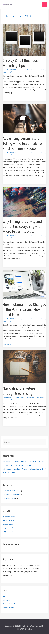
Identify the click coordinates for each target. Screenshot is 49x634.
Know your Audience (24, 70)
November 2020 (9, 520)
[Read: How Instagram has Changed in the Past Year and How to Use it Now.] (24, 284)
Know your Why (8, 72)
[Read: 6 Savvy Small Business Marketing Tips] (24, 40)
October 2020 (8, 524)
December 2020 (9, 516)
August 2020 (8, 528)
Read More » (7, 98)
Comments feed (9, 604)
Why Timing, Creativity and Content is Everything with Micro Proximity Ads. (22, 226)
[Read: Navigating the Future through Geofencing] (24, 366)
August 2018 (8, 531)
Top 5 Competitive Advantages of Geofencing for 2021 (24, 461)
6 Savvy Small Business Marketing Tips (17, 465)
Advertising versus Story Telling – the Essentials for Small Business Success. (23, 143)
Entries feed (7, 600)
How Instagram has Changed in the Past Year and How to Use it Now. (24, 309)
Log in (5, 596)
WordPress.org (8, 607)
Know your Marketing (38, 70)
